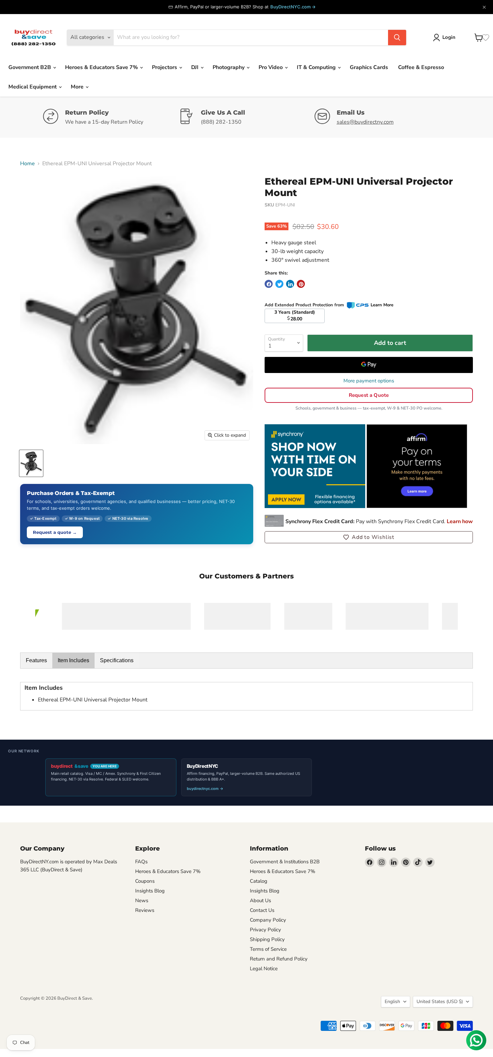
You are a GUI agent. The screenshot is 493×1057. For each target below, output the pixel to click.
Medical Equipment (33, 86)
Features (36, 660)
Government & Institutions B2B (285, 861)
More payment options (368, 381)
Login (448, 37)
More (78, 86)
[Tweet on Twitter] (279, 284)
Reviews (144, 910)
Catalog (258, 881)
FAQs (141, 861)
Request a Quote (369, 395)
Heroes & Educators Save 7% (102, 67)
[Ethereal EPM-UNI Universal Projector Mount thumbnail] (31, 463)
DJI (195, 67)
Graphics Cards (369, 67)
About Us (260, 900)
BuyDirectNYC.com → (293, 6)
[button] (369, 537)
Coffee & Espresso (421, 67)
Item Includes (73, 660)
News (141, 900)
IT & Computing (317, 67)
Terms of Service (268, 949)
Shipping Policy (267, 939)
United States (440, 1001)
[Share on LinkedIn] (290, 284)
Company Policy (268, 920)
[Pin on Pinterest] (301, 284)
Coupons (145, 881)
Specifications (116, 660)
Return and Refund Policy (279, 958)
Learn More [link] (382, 305)
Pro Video (271, 67)
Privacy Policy (265, 929)
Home (27, 164)
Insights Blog (150, 890)
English (392, 1001)
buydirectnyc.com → (205, 788)
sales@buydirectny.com (365, 122)
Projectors (165, 67)
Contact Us (262, 910)
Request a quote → (55, 532)
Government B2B (30, 67)
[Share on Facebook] (269, 284)
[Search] (397, 37)
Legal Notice (264, 968)
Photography (229, 67)
